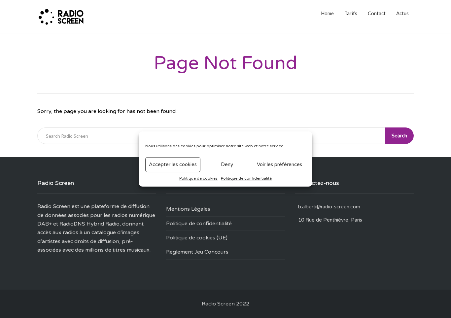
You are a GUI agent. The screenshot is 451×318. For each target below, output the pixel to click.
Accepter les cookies (173, 164)
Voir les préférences (279, 164)
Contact (377, 13)
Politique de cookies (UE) (196, 237)
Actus (402, 13)
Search (399, 136)
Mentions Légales (188, 209)
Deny (227, 164)
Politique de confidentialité (246, 178)
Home (327, 13)
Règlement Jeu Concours (197, 252)
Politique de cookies (198, 178)
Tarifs (350, 13)
